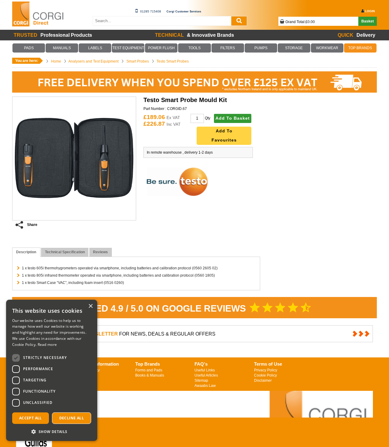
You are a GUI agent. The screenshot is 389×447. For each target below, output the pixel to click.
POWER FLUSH (161, 48)
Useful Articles (206, 375)
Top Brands (147, 364)
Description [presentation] (26, 252)
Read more (47, 344)
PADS (29, 48)
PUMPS (261, 48)
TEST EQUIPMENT (128, 48)
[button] (51, 431)
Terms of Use (268, 364)
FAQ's (201, 364)
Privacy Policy (265, 370)
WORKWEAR (327, 48)
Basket (367, 21)
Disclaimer (263, 380)
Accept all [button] (30, 418)
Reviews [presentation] (100, 252)
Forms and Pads (148, 370)
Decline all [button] (71, 418)
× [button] (90, 306)
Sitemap (201, 380)
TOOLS (194, 48)
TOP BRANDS (360, 48)
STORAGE (294, 48)
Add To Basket (232, 118)
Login (370, 11)
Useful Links (204, 370)
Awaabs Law (205, 386)
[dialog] (51, 370)
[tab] (26, 252)
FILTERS (227, 48)
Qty (207, 118)
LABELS (95, 48)
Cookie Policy (265, 375)
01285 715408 (150, 11)
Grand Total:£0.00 (300, 22)
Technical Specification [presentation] (65, 252)
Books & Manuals (149, 375)
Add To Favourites (224, 135)
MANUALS (62, 48)
